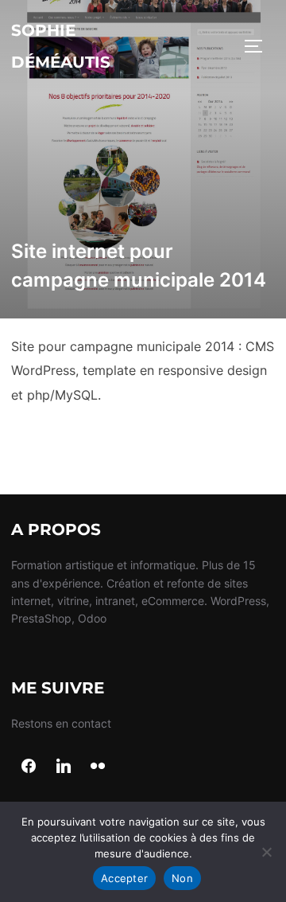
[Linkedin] (63, 766)
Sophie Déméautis (60, 46)
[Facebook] (28, 766)
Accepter (124, 878)
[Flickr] (98, 766)
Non (182, 878)
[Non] (266, 852)
